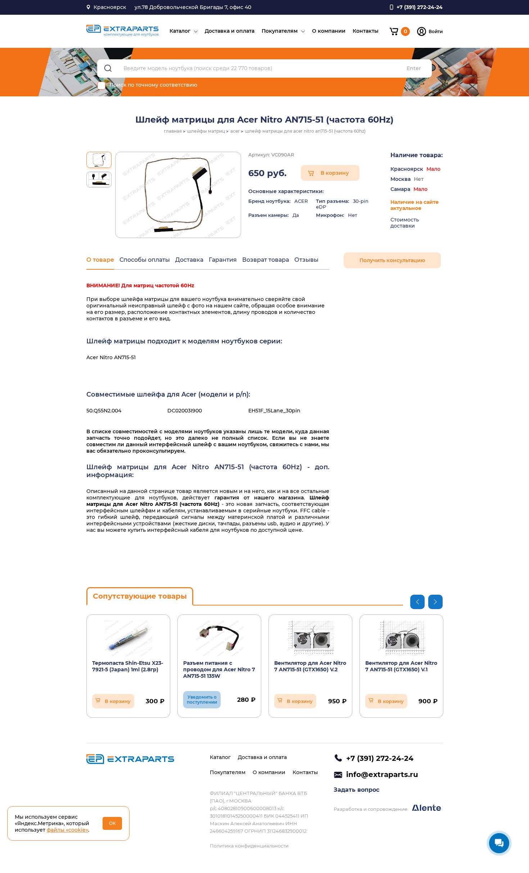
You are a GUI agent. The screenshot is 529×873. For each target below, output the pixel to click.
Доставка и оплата (229, 31)
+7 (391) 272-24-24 (379, 758)
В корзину (335, 173)
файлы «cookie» (67, 830)
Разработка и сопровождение (371, 809)
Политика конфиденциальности (249, 846)
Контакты (366, 31)
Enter (414, 68)
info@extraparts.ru (382, 774)
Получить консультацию (392, 260)
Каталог (179, 31)
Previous (417, 602)
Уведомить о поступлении (202, 699)
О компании (328, 31)
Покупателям (280, 31)
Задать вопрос (356, 789)
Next (435, 602)
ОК (112, 823)
